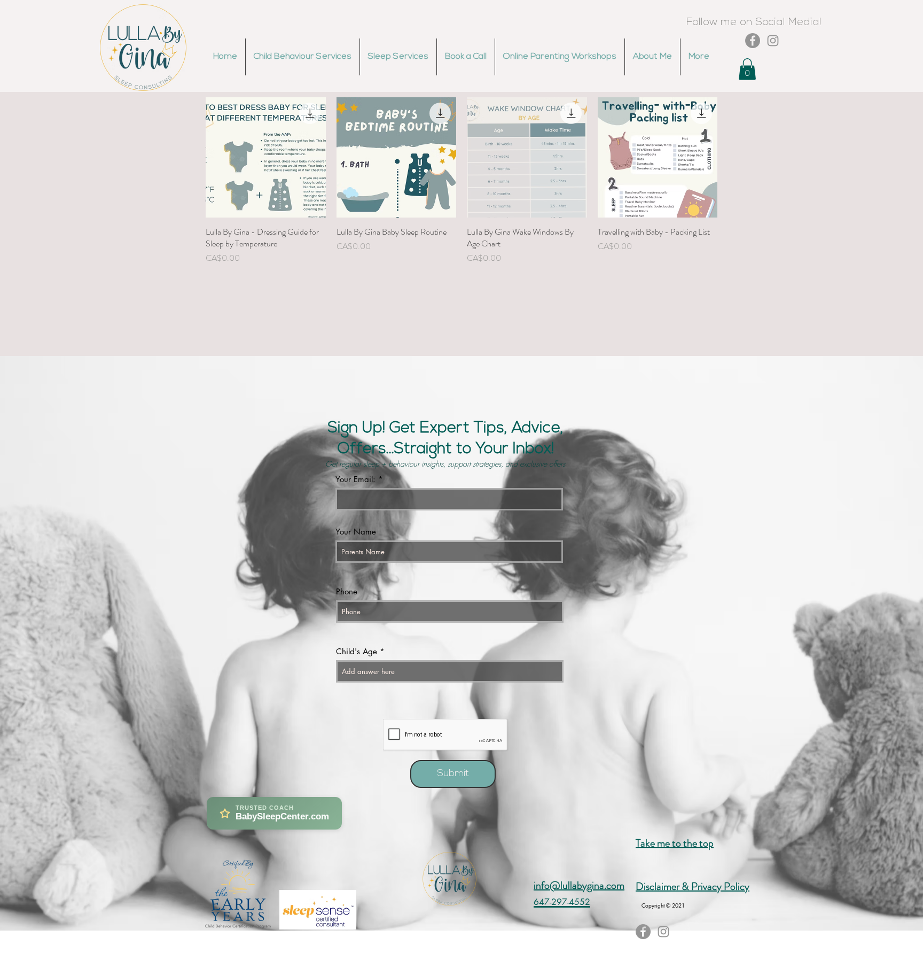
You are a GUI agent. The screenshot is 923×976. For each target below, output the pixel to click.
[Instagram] (772, 40)
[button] (747, 69)
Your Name (355, 532)
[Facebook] (752, 40)
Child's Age (356, 651)
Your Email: (355, 479)
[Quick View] (266, 157)
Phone (346, 591)
